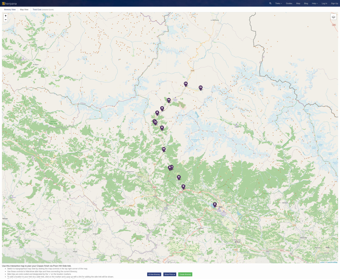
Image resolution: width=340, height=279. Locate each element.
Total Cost (43, 9)
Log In (324, 3)
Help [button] (314, 3)
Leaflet (322, 262)
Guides (289, 3)
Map (298, 3)
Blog (306, 3)
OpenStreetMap (332, 262)
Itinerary (10, 9)
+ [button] (6, 15)
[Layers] (333, 17)
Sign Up (334, 3)
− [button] (6, 19)
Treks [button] (278, 3)
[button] (270, 3)
